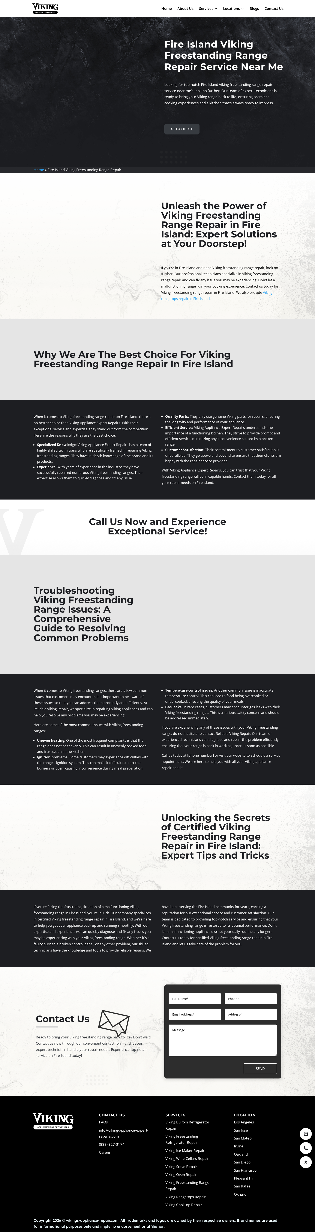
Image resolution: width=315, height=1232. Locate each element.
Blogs (254, 9)
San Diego (242, 1162)
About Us (185, 9)
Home (166, 9)
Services (206, 9)
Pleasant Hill (244, 1178)
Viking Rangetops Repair (185, 1196)
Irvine (238, 1146)
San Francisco (245, 1170)
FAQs (103, 1122)
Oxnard (240, 1194)
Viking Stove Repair (181, 1166)
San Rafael (242, 1186)
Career (105, 1152)
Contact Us (274, 9)
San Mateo (243, 1138)
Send (260, 1068)
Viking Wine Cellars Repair (187, 1158)
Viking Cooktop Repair (183, 1204)
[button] (306, 1162)
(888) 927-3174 (111, 1144)
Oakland (241, 1154)
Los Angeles (244, 1122)
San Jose (241, 1130)
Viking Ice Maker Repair (184, 1150)
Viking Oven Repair (181, 1174)
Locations (231, 9)
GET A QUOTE (182, 129)
